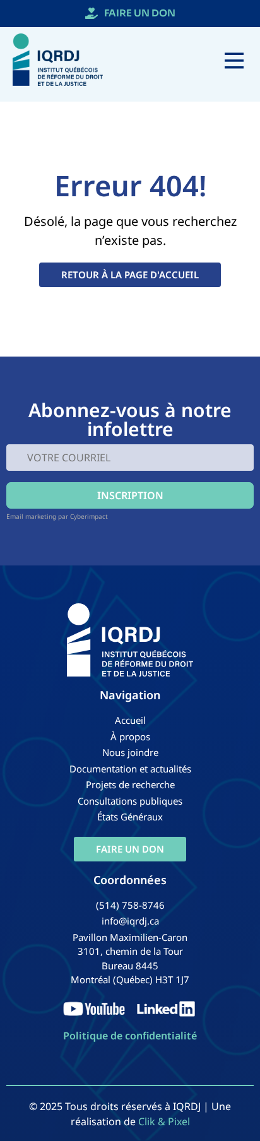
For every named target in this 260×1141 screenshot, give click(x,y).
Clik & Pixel (164, 1121)
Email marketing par (37, 516)
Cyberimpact (89, 516)
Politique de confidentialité (130, 1036)
